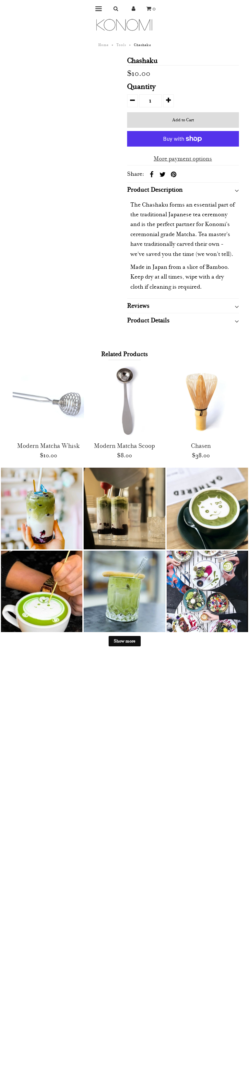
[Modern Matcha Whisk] (48, 401)
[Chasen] (200, 401)
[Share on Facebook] (152, 174)
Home (103, 45)
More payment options (183, 158)
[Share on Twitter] (163, 174)
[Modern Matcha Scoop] (124, 401)
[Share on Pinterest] (174, 174)
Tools (121, 45)
